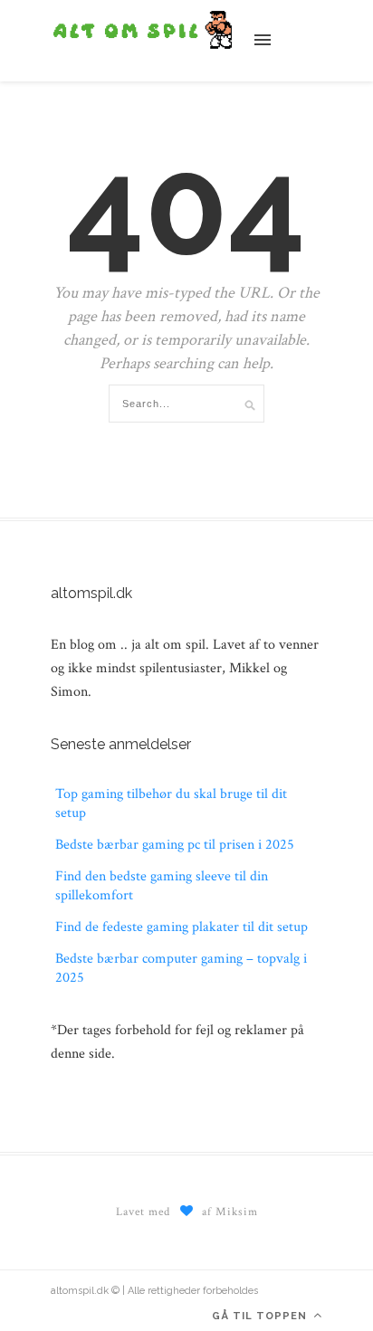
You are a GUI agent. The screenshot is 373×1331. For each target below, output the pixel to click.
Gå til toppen (261, 1316)
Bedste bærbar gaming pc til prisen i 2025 (174, 844)
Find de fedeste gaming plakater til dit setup (181, 926)
